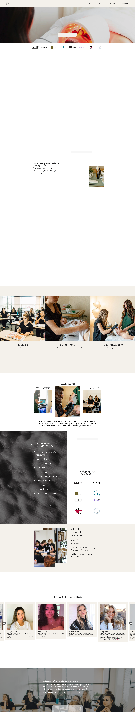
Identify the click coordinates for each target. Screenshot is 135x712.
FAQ (111, 3)
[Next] (130, 623)
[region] (67, 623)
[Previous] (4, 623)
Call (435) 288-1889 (125, 3)
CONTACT (115, 3)
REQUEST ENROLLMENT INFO (67, 34)
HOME (90, 3)
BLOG (108, 3)
